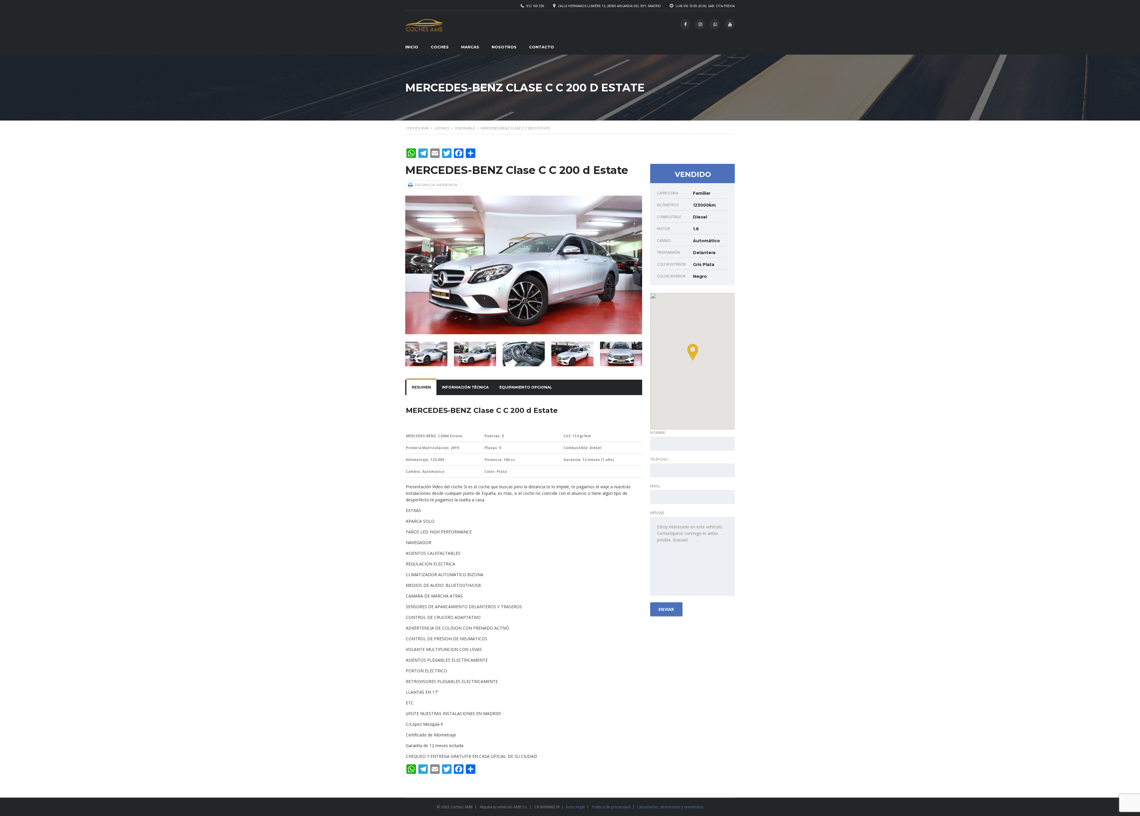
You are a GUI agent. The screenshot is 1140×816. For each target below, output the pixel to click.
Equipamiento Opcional (525, 387)
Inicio (411, 47)
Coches (440, 47)
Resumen (421, 387)
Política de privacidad (611, 806)
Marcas (470, 47)
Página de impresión (436, 185)
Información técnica (465, 387)
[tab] (421, 387)
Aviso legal (575, 806)
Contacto (541, 47)
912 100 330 (535, 6)
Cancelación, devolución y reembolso (670, 806)
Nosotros (504, 47)
